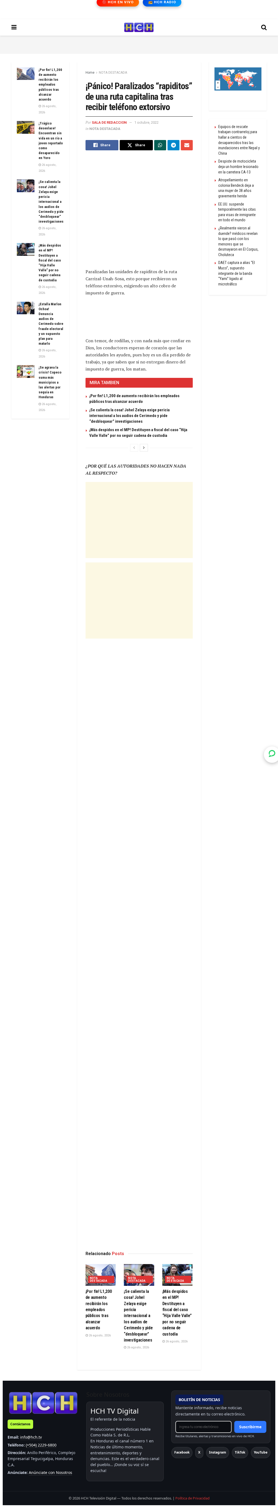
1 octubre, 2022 (146, 122)
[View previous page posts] (134, 448)
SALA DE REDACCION (109, 122)
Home (90, 72)
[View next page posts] (144, 448)
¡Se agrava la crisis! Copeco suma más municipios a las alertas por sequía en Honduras (50, 382)
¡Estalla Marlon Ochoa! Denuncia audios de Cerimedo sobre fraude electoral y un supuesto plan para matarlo (51, 324)
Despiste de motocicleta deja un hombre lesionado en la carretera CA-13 (238, 166)
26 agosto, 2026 (99, 1335)
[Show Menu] (14, 27)
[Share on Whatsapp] (160, 145)
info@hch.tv (31, 1437)
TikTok (240, 1452)
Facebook (181, 1452)
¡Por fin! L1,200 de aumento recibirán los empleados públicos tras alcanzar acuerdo (99, 1309)
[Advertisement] (139, 44)
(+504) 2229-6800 (41, 1445)
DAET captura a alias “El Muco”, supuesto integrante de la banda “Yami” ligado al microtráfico (236, 273)
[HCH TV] (43, 1402)
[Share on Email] (187, 145)
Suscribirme (250, 1426)
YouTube (260, 1452)
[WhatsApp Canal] (272, 754)
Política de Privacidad (192, 1498)
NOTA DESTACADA (113, 72)
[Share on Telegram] (173, 145)
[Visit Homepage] (139, 27)
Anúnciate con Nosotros (50, 1472)
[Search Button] (264, 27)
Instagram (217, 1452)
